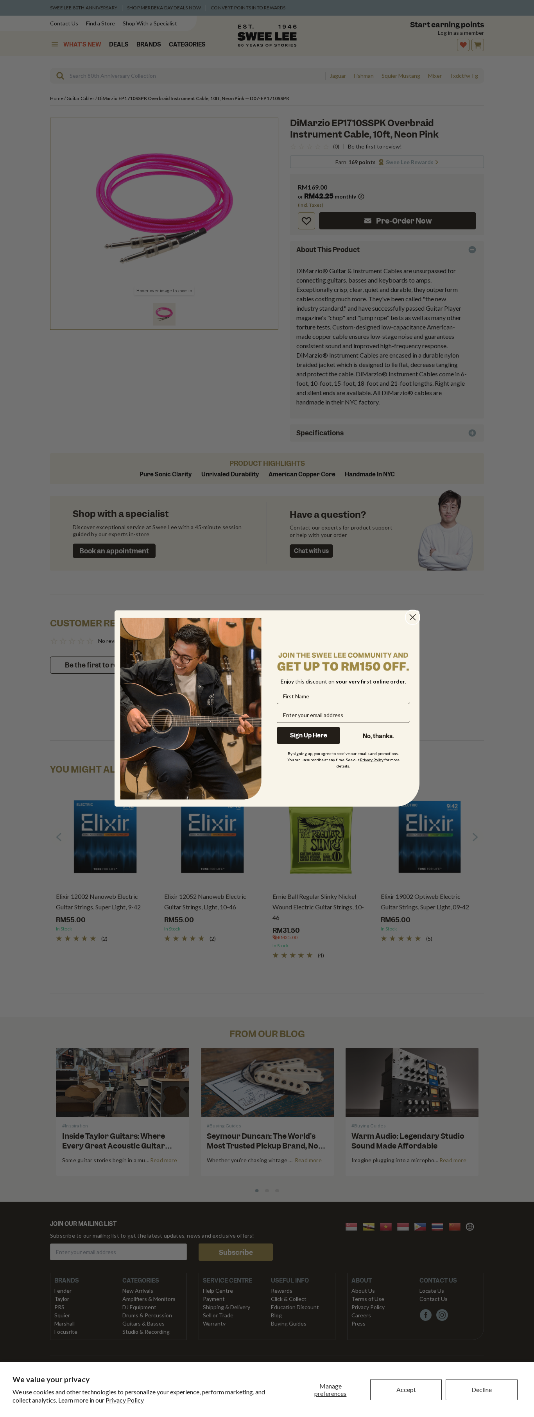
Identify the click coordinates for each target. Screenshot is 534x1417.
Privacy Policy (125, 1400)
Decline (481, 1389)
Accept (406, 1389)
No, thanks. (378, 736)
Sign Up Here (308, 735)
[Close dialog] (412, 617)
